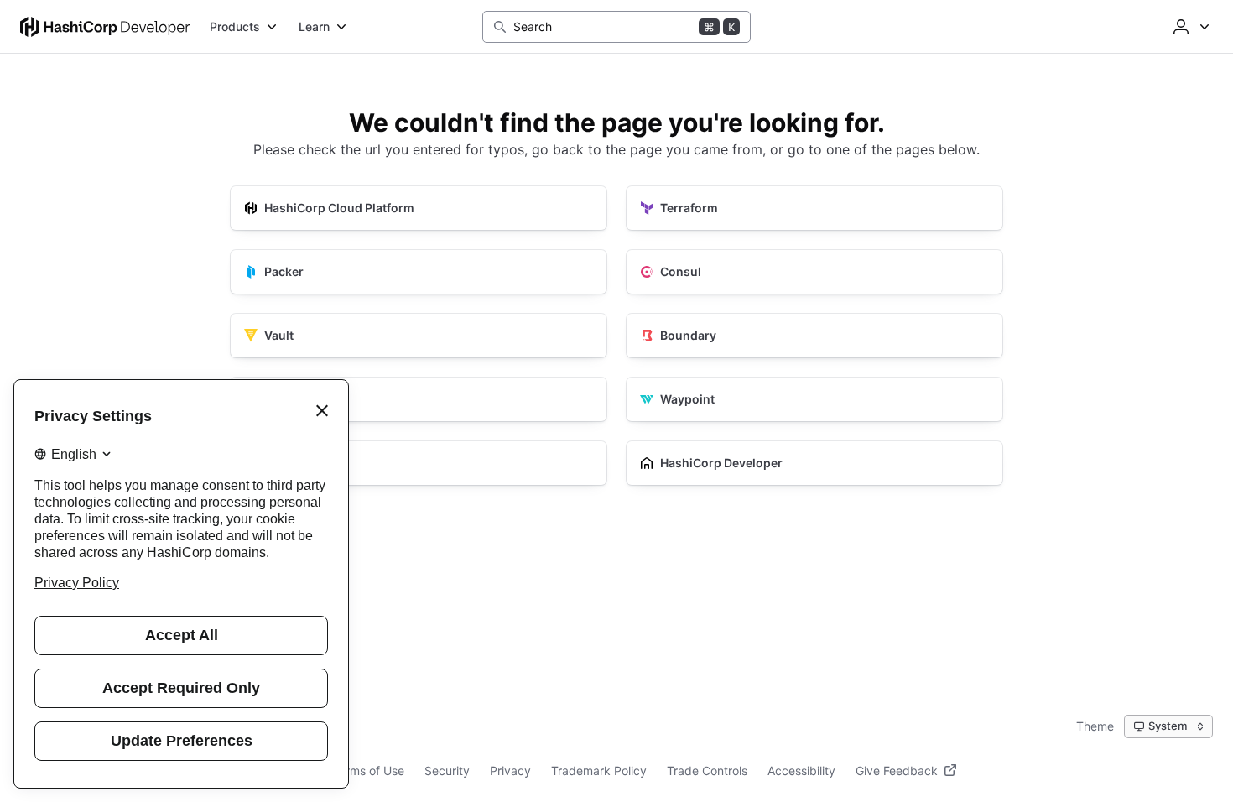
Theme (1095, 726)
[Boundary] (814, 335)
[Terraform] (814, 208)
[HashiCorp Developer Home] (105, 26)
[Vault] (418, 335)
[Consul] (814, 272)
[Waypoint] (814, 399)
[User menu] (1189, 27)
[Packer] (418, 272)
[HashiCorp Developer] (814, 463)
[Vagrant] (418, 463)
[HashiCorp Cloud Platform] (418, 208)
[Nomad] (418, 399)
